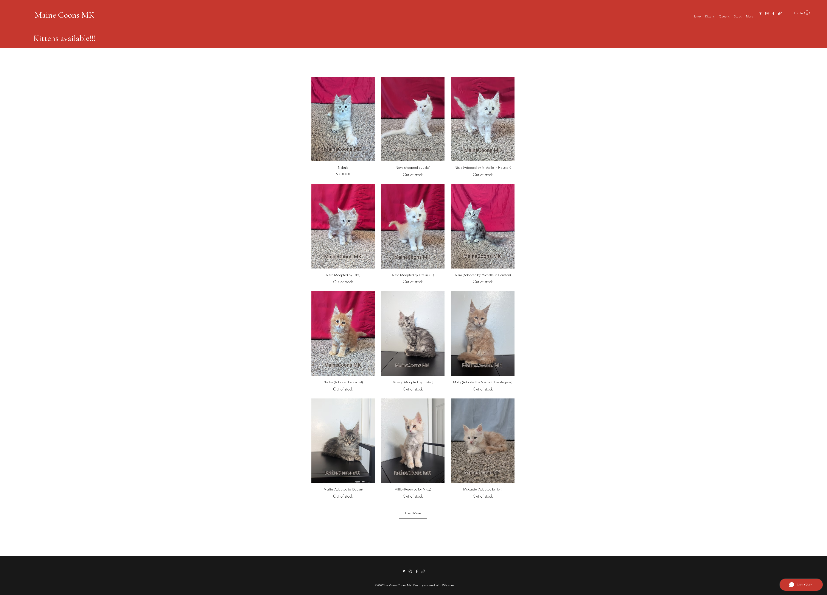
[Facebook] (773, 13)
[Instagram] (767, 13)
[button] (807, 13)
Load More (413, 513)
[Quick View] (343, 119)
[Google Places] (760, 13)
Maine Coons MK (64, 15)
